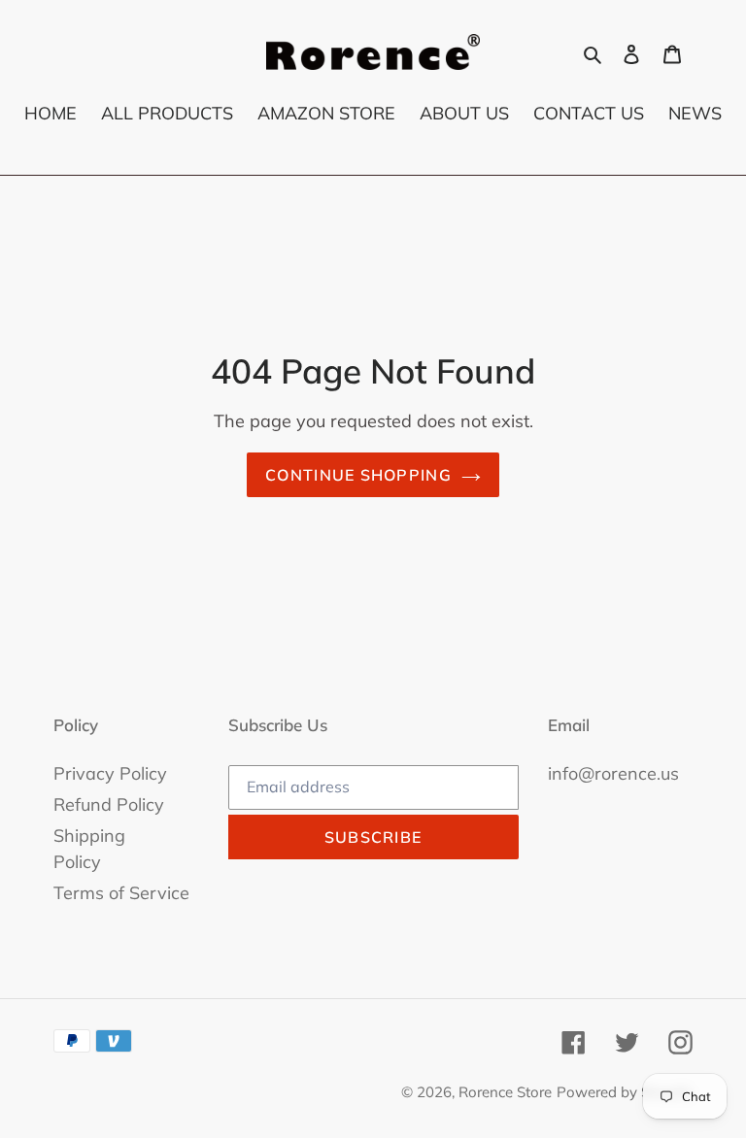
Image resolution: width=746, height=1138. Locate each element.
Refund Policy (108, 804)
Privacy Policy (110, 773)
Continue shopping (358, 475)
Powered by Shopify (625, 1092)
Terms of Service (121, 893)
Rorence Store (505, 1092)
